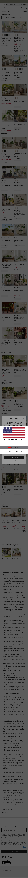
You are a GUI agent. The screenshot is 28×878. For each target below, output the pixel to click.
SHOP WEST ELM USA (15, 447)
